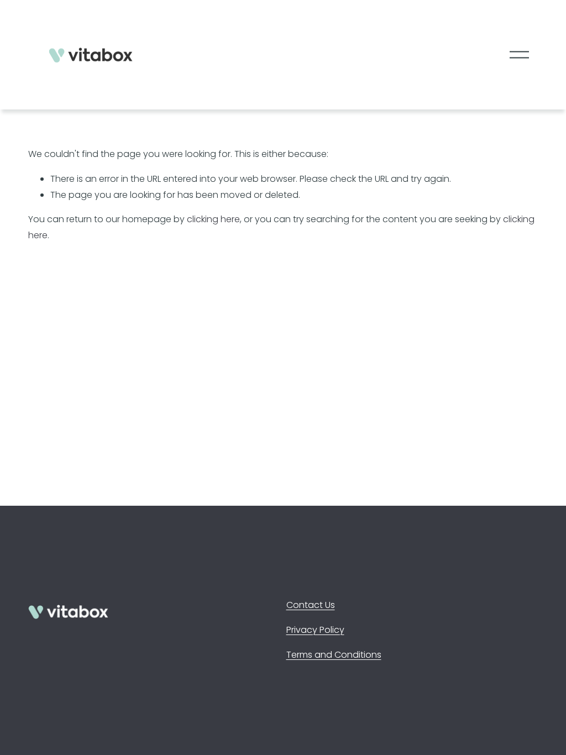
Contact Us (310, 605)
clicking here (213, 219)
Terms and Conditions (333, 654)
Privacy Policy (315, 629)
